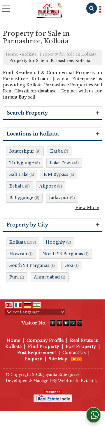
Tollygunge (21, 162)
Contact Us (74, 352)
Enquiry (33, 358)
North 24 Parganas (62, 253)
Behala (16, 186)
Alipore (47, 186)
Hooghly (55, 242)
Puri (14, 277)
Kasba (56, 151)
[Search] (91, 8)
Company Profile (45, 340)
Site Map (58, 358)
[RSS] (76, 358)
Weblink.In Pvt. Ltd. (77, 380)
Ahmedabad (47, 277)
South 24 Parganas (29, 265)
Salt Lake (18, 174)
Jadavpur (59, 197)
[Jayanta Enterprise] (49, 10)
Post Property (81, 346)
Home (12, 54)
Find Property (43, 346)
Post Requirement (36, 352)
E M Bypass (56, 174)
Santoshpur (21, 151)
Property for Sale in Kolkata (68, 54)
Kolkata (29, 54)
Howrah (18, 253)
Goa (68, 265)
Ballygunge (21, 197)
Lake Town (61, 162)
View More (87, 207)
